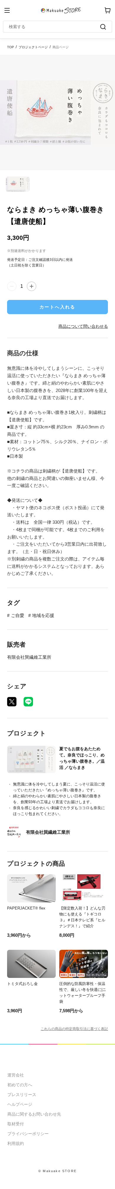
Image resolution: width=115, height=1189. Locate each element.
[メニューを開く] (7, 10)
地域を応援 (43, 615)
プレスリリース (21, 1094)
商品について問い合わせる (83, 326)
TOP (10, 47)
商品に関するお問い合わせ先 (34, 1114)
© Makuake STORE (57, 1171)
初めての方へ (19, 1084)
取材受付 (15, 1123)
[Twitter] (12, 701)
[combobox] (54, 26)
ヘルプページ (19, 1104)
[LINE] (28, 701)
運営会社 (15, 1075)
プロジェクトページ (33, 47)
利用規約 (15, 1143)
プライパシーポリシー (28, 1133)
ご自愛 (17, 615)
